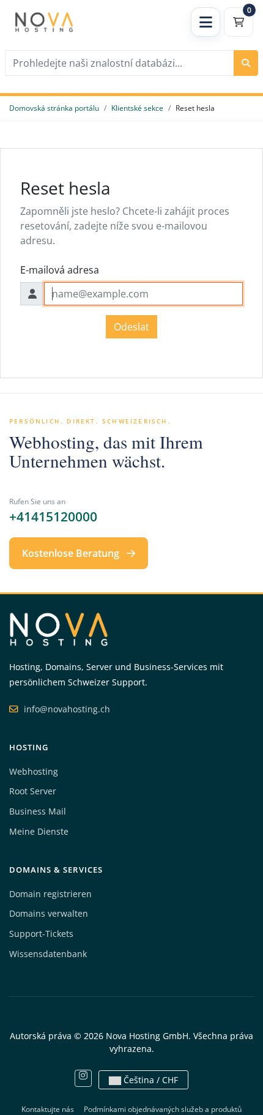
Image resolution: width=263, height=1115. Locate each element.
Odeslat (131, 327)
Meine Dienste (39, 831)
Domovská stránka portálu (54, 108)
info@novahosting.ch (65, 709)
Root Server (32, 791)
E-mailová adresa (59, 270)
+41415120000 (53, 516)
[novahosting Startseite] (58, 628)
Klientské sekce (137, 108)
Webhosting (33, 771)
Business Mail (37, 811)
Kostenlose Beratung (72, 553)
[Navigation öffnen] (205, 22)
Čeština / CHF (149, 1080)
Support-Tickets (41, 933)
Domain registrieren (50, 894)
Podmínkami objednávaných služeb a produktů (163, 1109)
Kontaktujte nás (47, 1109)
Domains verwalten (48, 913)
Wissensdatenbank (48, 954)
